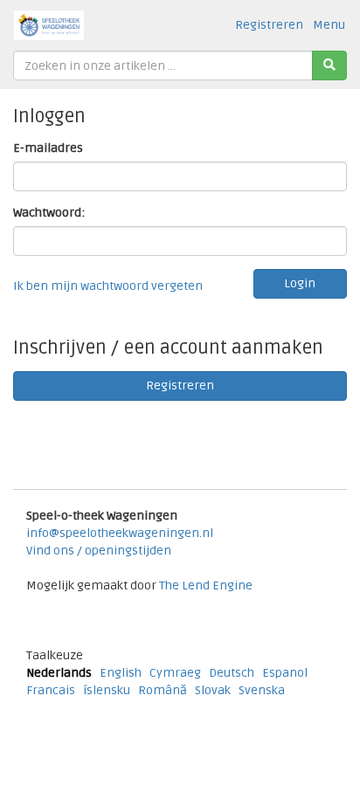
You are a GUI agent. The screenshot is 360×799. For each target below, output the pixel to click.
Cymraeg (175, 672)
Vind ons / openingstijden (98, 550)
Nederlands (59, 672)
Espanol (285, 672)
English (121, 672)
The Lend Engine (206, 585)
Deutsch (231, 672)
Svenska (262, 690)
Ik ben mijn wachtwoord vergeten (108, 286)
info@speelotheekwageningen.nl (119, 533)
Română (162, 690)
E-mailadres (48, 148)
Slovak (213, 690)
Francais (50, 690)
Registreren (269, 24)
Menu (329, 24)
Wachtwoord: (49, 212)
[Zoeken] (329, 65)
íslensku (106, 690)
